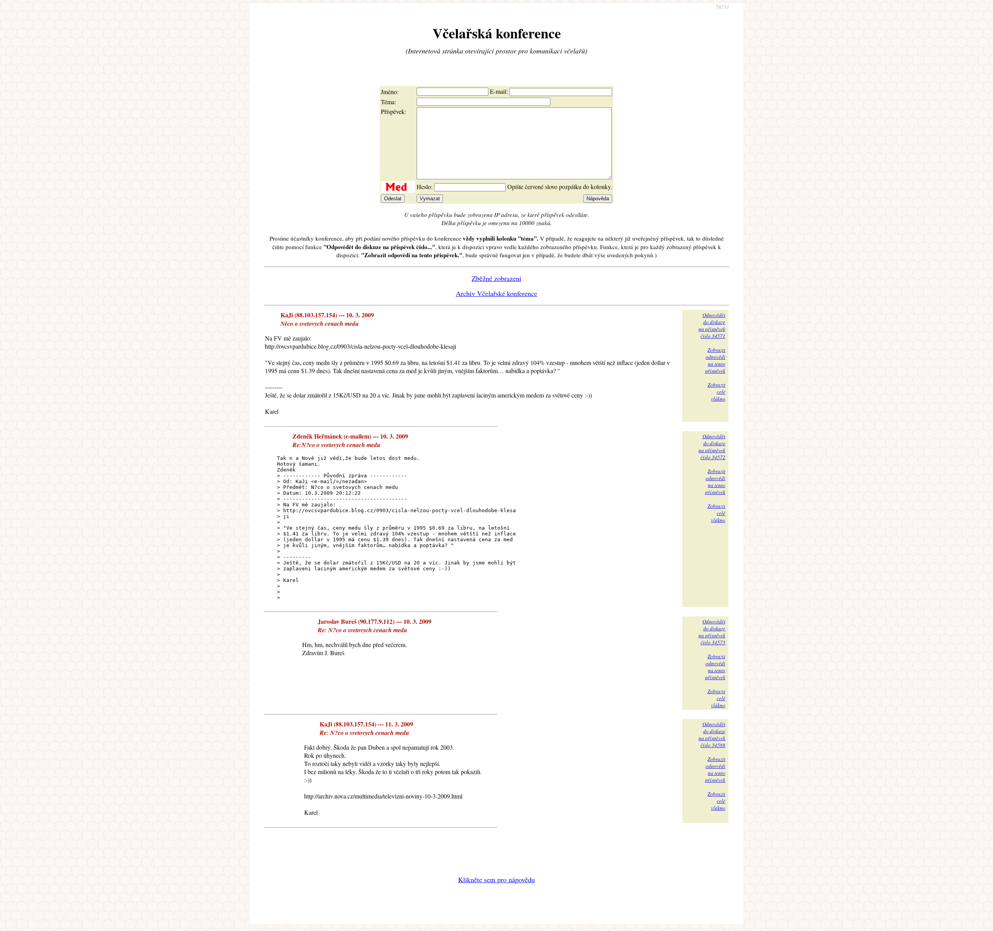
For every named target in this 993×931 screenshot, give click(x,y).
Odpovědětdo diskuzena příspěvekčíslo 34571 (712, 325)
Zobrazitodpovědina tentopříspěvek (715, 360)
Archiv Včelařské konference (496, 293)
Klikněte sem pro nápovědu (496, 879)
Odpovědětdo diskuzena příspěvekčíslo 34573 (712, 632)
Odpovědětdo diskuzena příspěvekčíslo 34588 (712, 735)
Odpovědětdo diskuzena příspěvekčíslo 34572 (712, 447)
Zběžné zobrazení (496, 278)
